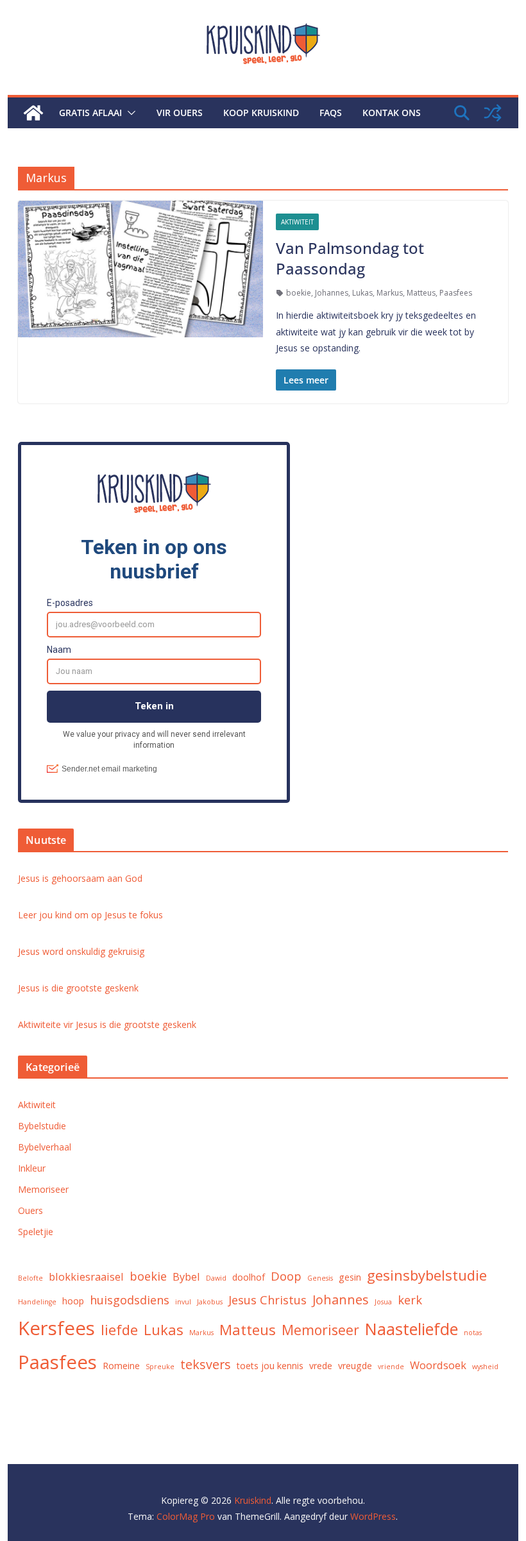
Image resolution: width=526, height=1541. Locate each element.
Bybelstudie (42, 1126)
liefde (119, 1329)
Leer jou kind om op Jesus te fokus (90, 915)
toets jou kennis (270, 1366)
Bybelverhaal (44, 1147)
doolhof (248, 1277)
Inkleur (32, 1168)
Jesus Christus (267, 1300)
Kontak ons (391, 112)
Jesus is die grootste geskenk (78, 988)
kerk (410, 1300)
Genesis (320, 1278)
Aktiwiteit (297, 221)
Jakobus (210, 1301)
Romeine (121, 1366)
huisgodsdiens (129, 1300)
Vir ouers (180, 112)
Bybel (186, 1276)
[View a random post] (492, 112)
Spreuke (160, 1366)
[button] (129, 113)
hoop (73, 1301)
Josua (383, 1301)
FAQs (330, 112)
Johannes (331, 292)
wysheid (485, 1366)
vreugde (355, 1366)
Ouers (30, 1210)
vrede (320, 1366)
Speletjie (35, 1231)
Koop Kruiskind (261, 112)
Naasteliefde (411, 1329)
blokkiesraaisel (86, 1276)
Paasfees (455, 292)
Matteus (421, 292)
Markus (390, 292)
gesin (350, 1277)
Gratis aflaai (90, 112)
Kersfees (56, 1328)
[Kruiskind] (33, 112)
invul (183, 1301)
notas (473, 1332)
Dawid (216, 1278)
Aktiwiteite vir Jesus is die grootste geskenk (107, 1024)
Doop (286, 1276)
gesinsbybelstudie (427, 1274)
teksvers (205, 1364)
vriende (391, 1366)
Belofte (30, 1278)
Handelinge (37, 1301)
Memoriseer (43, 1189)
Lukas (362, 292)
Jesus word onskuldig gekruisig (81, 951)
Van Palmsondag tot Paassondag (350, 257)
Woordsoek (438, 1365)
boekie (298, 292)
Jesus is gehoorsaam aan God (80, 878)
